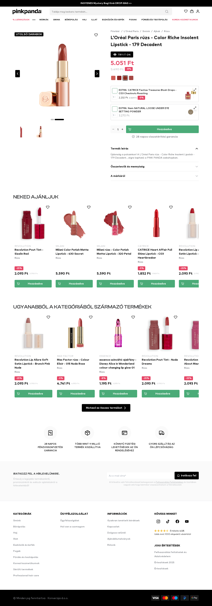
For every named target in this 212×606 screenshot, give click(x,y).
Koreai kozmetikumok (26, 563)
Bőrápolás (19, 527)
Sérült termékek (23, 569)
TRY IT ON (124, 54)
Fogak (17, 551)
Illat (15, 539)
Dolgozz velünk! (116, 533)
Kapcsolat (113, 527)
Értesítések (161, 569)
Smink (146, 31)
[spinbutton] (118, 129)
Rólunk (111, 545)
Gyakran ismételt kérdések (123, 520)
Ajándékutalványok (118, 539)
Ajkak (157, 31)
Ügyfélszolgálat (69, 520)
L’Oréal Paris (131, 31)
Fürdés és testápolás (25, 557)
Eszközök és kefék (24, 545)
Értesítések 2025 (164, 562)
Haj (15, 533)
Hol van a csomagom (72, 527)
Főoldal (116, 31)
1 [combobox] (113, 97)
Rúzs (167, 31)
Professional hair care (26, 575)
